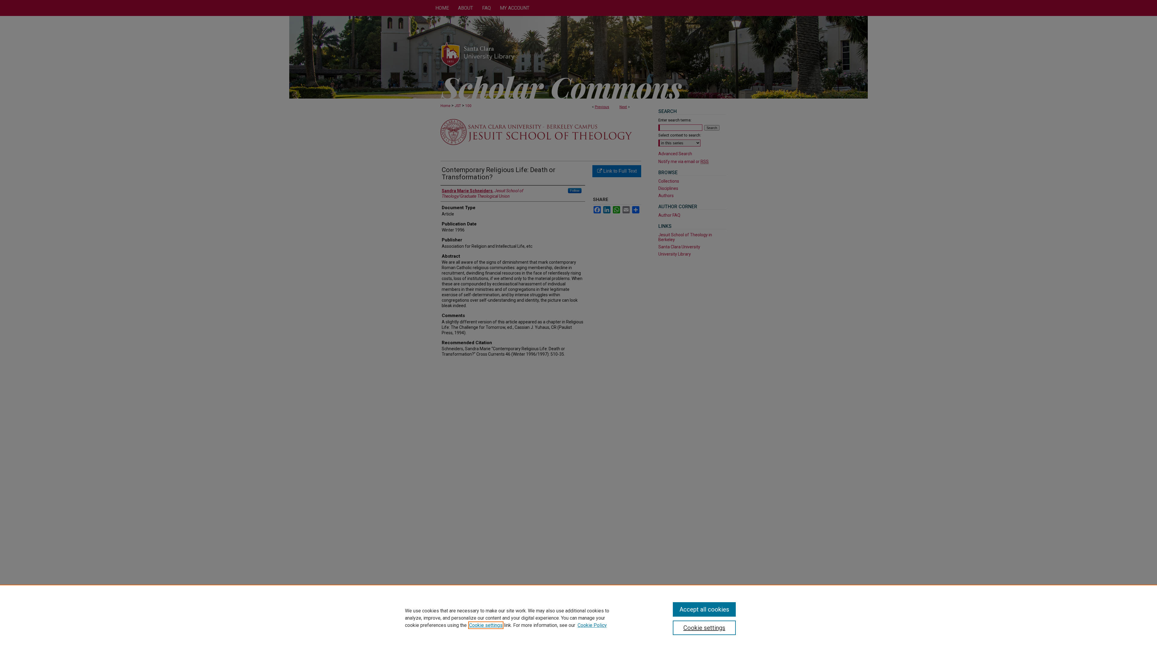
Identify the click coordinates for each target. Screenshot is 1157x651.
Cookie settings (486, 625)
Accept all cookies (704, 609)
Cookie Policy (592, 625)
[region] (578, 618)
